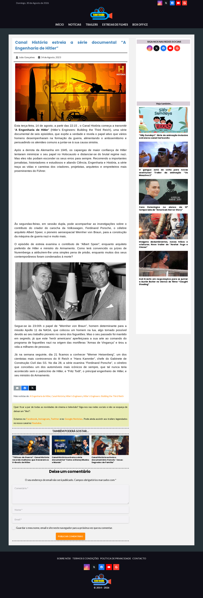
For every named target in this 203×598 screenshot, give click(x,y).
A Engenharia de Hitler (40, 396)
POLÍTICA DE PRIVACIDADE (115, 558)
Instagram (44, 418)
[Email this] (17, 388)
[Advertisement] (70, 197)
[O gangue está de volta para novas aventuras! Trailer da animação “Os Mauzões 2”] (163, 159)
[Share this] (24, 388)
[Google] (184, 3)
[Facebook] (172, 3)
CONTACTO (139, 558)
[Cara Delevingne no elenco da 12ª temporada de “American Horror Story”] (163, 195)
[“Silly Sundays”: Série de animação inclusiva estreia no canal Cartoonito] (163, 123)
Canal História (58, 396)
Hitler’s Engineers (74, 396)
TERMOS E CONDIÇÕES (85, 558)
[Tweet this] (32, 388)
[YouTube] (178, 3)
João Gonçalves (27, 57)
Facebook (31, 418)
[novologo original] (101, 13)
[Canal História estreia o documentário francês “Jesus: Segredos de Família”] (110, 450)
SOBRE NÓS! (64, 558)
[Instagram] (160, 3)
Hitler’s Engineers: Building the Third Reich (103, 396)
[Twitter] (166, 3)
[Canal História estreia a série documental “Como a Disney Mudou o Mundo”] (70, 450)
